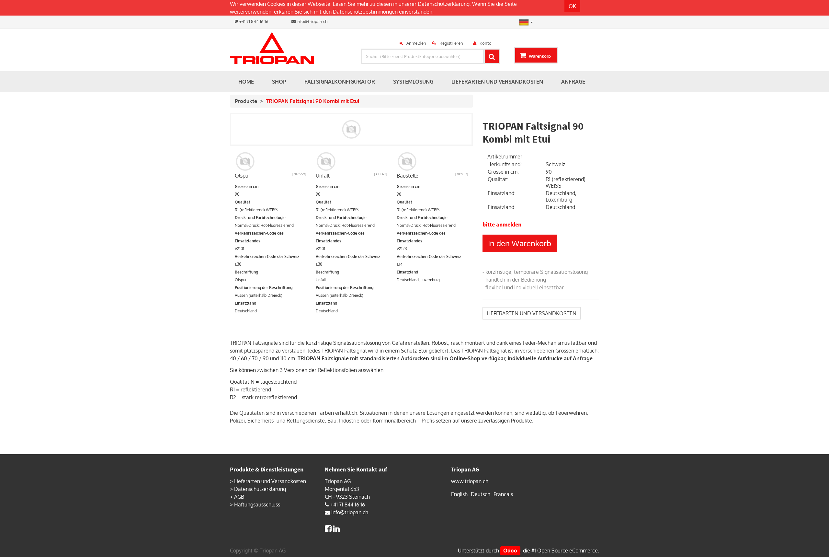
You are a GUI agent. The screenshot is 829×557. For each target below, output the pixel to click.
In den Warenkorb (519, 243)
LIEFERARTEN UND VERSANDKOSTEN (531, 313)
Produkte (246, 101)
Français (503, 494)
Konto (486, 43)
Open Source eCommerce (567, 550)
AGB (239, 496)
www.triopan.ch (469, 481)
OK (572, 6)
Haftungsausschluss (257, 504)
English (459, 494)
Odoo (510, 550)
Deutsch (480, 494)
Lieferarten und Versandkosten (270, 481)
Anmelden (416, 43)
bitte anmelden (502, 224)
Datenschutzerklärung (444, 4)
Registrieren (451, 43)
